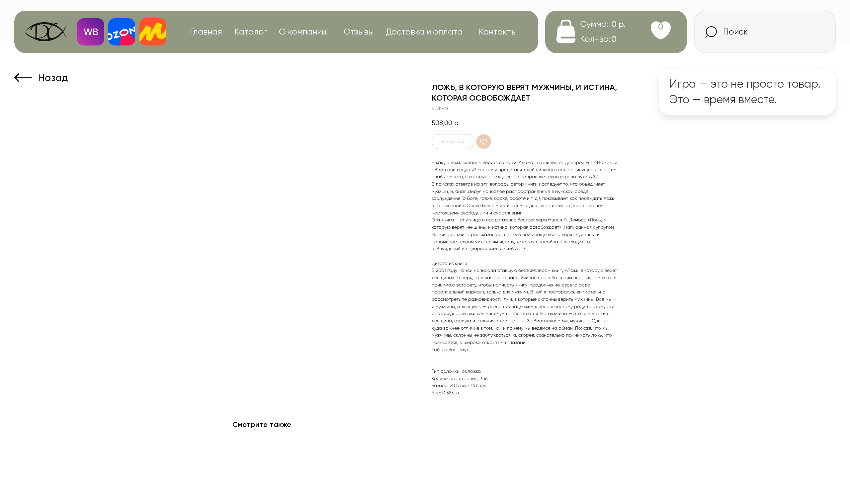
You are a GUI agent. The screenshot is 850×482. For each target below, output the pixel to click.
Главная (206, 32)
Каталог (251, 32)
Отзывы (359, 32)
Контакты (498, 32)
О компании (302, 32)
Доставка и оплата (424, 32)
